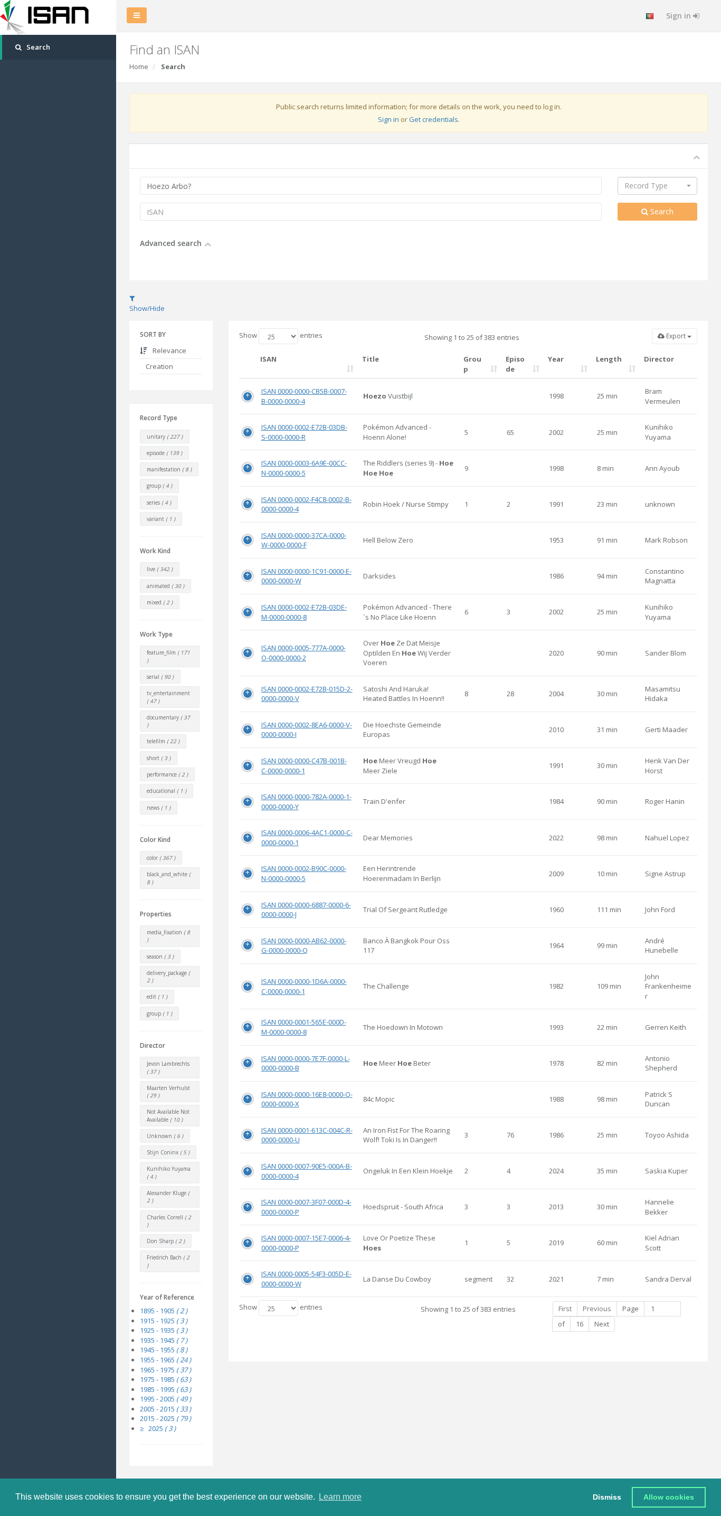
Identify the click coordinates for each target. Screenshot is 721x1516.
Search (660, 211)
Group (472, 364)
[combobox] (657, 186)
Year (556, 359)
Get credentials (433, 119)
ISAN (268, 359)
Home (138, 66)
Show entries (280, 335)
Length (609, 359)
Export (676, 335)
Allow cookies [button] (668, 1497)
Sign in (679, 16)
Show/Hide (147, 308)
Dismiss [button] (607, 1497)
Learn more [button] (340, 1496)
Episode (515, 364)
